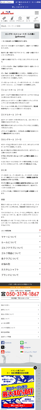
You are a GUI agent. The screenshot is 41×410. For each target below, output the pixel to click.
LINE (25, 343)
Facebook (8, 343)
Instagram (27, 347)
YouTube (7, 352)
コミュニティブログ (30, 352)
